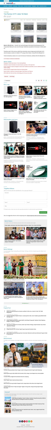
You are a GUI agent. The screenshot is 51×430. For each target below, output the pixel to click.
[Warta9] (10, 3)
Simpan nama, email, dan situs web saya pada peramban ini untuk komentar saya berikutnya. (23, 209)
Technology (6, 12)
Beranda (23, 425)
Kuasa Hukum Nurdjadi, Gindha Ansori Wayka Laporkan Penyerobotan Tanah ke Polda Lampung (35, 241)
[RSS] (31, 421)
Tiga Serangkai (8, 16)
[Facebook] (20, 421)
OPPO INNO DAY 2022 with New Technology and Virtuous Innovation (18, 73)
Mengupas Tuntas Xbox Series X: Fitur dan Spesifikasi (15, 63)
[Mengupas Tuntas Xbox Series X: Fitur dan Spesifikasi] (10, 90)
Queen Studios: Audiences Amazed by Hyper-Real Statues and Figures (18, 71)
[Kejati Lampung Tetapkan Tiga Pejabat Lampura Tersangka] (15, 233)
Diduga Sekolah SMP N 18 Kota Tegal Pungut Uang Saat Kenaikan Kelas (21, 329)
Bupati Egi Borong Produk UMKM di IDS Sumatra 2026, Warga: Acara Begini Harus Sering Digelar (24, 373)
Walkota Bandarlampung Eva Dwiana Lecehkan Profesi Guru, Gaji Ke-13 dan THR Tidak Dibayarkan (25, 312)
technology (12, 76)
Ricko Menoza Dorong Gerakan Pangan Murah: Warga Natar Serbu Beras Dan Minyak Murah (23, 383)
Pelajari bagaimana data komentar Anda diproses (37, 215)
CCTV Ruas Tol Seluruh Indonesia (11, 58)
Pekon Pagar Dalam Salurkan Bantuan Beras (13, 380)
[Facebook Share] (36, 80)
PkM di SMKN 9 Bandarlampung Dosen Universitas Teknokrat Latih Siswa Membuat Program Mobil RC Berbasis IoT (27, 333)
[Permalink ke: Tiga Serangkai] (5, 16)
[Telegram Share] (44, 80)
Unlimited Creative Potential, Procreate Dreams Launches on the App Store (19, 64)
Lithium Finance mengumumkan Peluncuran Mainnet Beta (15, 69)
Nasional (6, 76)
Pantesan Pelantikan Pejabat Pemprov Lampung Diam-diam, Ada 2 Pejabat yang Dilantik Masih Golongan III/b (26, 316)
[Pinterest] (25, 421)
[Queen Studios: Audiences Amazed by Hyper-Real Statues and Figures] (25, 105)
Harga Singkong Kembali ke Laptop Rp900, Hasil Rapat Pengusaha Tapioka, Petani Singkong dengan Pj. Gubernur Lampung (26, 321)
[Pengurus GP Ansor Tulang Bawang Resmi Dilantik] (25, 266)
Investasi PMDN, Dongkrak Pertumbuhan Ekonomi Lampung (16, 376)
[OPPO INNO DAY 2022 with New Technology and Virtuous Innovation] (40, 105)
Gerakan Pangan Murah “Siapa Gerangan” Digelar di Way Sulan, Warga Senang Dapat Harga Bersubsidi (23, 387)
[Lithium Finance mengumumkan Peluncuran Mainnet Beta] (10, 105)
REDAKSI (28, 425)
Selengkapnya (25, 303)
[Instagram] (27, 421)
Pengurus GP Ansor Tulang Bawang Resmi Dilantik (14, 279)
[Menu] (4, 3)
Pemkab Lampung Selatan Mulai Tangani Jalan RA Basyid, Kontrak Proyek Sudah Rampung (23, 370)
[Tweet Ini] (39, 80)
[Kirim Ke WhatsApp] (46, 80)
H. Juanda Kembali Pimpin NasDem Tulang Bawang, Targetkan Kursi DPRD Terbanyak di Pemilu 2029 (13, 297)
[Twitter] (22, 421)
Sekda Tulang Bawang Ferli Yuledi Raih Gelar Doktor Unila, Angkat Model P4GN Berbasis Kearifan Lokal (28, 410)
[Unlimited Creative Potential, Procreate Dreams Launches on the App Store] (25, 90)
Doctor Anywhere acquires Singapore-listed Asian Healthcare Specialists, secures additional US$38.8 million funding (24, 67)
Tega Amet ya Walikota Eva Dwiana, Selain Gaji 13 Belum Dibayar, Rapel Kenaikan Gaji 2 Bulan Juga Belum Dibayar (26, 325)
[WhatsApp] (29, 421)
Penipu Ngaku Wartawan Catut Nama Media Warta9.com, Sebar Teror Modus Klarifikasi (23, 225)
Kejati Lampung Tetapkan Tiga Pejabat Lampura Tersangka (13, 241)
